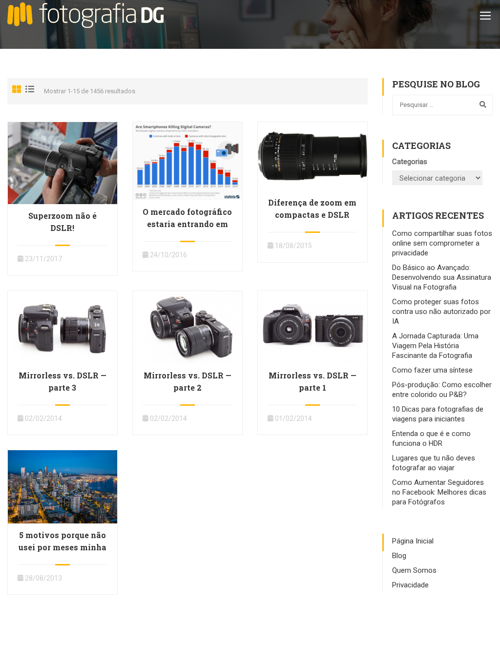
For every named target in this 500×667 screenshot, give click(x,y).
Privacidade (410, 585)
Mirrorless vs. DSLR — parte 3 (62, 381)
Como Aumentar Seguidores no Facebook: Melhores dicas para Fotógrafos (439, 492)
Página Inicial (413, 541)
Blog (399, 555)
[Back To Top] (480, 650)
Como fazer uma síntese (432, 370)
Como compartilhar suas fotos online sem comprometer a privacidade (442, 243)
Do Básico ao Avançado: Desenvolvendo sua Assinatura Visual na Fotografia (441, 277)
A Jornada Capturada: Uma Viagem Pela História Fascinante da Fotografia (435, 346)
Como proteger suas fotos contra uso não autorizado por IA (441, 311)
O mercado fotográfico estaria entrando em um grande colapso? (187, 224)
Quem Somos (414, 570)
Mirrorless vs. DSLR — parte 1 (312, 381)
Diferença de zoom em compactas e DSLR (312, 208)
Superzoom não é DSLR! (62, 221)
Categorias (409, 161)
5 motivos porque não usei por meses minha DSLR (62, 547)
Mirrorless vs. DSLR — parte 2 (187, 381)
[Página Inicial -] (85, 15)
